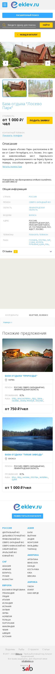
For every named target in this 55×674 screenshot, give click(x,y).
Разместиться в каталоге (27, 516)
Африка (32, 582)
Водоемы (10, 649)
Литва (5, 613)
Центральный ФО (11, 532)
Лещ (34, 398)
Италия (6, 599)
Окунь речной (27, 401)
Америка (33, 555)
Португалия (8, 623)
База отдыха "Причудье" (21, 375)
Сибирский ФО (9, 549)
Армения (6, 569)
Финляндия (8, 626)
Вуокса (32, 215)
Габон (31, 586)
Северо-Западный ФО (40, 202)
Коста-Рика (33, 569)
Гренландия (8, 593)
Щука (41, 244)
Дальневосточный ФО (13, 535)
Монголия (33, 542)
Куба (30, 572)
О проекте (33, 649)
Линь (39, 398)
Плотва (42, 240)
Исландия (7, 603)
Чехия (5, 629)
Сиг (48, 240)
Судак (32, 242)
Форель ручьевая (36, 243)
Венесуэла (33, 562)
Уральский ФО (9, 552)
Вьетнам (32, 535)
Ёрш (14, 477)
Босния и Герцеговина (13, 589)
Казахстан (7, 579)
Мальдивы (33, 545)
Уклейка (44, 477)
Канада (31, 566)
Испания (6, 606)
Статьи (46, 649)
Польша (6, 619)
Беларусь (6, 572)
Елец (14, 398)
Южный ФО (8, 555)
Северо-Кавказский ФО (14, 545)
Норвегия (7, 616)
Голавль (33, 240)
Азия (31, 528)
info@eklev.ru (27, 661)
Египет (31, 589)
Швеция (6, 633)
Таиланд (32, 549)
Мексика (32, 576)
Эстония (6, 636)
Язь (47, 244)
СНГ (4, 562)
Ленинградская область (37, 208)
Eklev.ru (19, 654)
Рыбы (21, 649)
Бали (30, 532)
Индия (31, 539)
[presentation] (5, 63)
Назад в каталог (29, 34)
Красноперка (24, 398)
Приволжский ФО (11, 539)
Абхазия (6, 566)
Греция (5, 596)
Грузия (5, 576)
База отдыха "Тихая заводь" (24, 454)
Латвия (6, 609)
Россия (33, 196)
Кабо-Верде (33, 593)
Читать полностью (12, 166)
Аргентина (33, 559)
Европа (6, 585)
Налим (15, 401)
